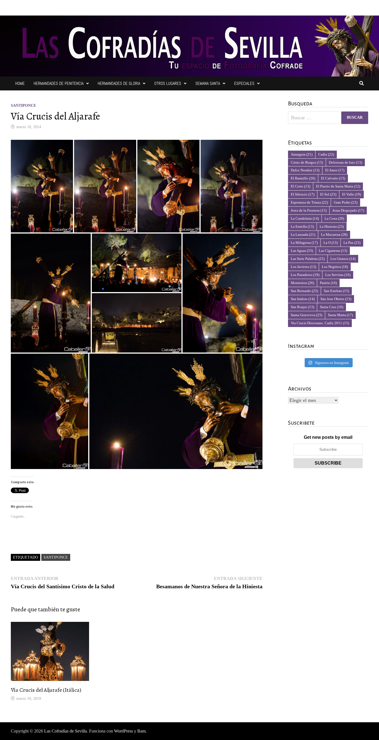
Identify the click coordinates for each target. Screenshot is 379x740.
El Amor (334, 170)
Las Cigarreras (333, 251)
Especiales (244, 83)
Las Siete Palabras (308, 259)
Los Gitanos (342, 259)
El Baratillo (303, 178)
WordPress (123, 731)
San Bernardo (304, 291)
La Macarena (334, 234)
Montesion (302, 283)
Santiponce (23, 105)
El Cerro (300, 186)
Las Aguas (302, 251)
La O (331, 242)
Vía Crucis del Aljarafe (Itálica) (46, 690)
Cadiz (326, 154)
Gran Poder (345, 202)
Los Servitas (337, 275)
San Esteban (336, 291)
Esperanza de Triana (309, 202)
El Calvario (333, 178)
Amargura (301, 154)
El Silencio (302, 194)
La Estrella (302, 226)
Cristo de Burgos (307, 162)
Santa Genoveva (306, 315)
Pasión (328, 283)
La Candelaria (305, 218)
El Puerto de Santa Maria (338, 186)
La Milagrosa (304, 242)
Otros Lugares (167, 83)
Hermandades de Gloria (119, 83)
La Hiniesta (332, 226)
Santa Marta (340, 315)
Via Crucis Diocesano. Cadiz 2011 (320, 323)
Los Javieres (303, 267)
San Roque (302, 307)
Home (20, 83)
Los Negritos (335, 267)
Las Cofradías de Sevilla (65, 731)
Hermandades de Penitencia (59, 83)
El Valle (351, 194)
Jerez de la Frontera (309, 210)
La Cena (334, 218)
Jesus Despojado (348, 210)
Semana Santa (207, 83)
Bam (141, 731)
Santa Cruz (331, 307)
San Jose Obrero (335, 299)
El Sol (328, 194)
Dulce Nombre (305, 170)
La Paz (351, 242)
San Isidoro (303, 299)
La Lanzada (303, 234)
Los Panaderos (305, 275)
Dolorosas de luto (345, 162)
